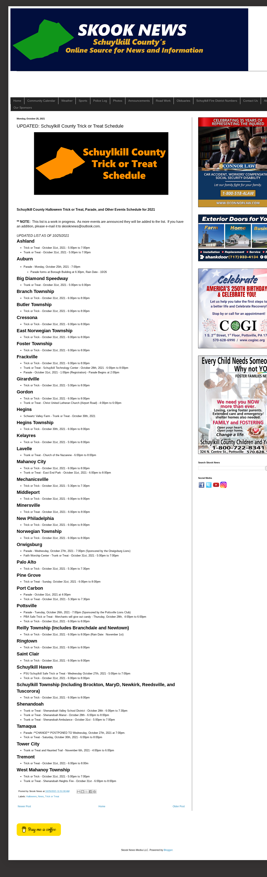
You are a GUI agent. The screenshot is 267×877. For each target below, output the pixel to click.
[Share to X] (86, 792)
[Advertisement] (93, 80)
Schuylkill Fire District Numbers (216, 100)
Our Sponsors (23, 107)
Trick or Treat (52, 796)
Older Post (179, 806)
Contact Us (250, 100)
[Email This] (79, 792)
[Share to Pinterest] (94, 792)
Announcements (139, 100)
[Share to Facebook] (90, 792)
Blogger (168, 850)
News (41, 796)
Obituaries (183, 100)
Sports (83, 100)
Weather (67, 100)
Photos (117, 100)
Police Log (100, 100)
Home (17, 100)
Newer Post (24, 806)
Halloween (31, 796)
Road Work (163, 100)
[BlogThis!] (83, 792)
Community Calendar (41, 100)
